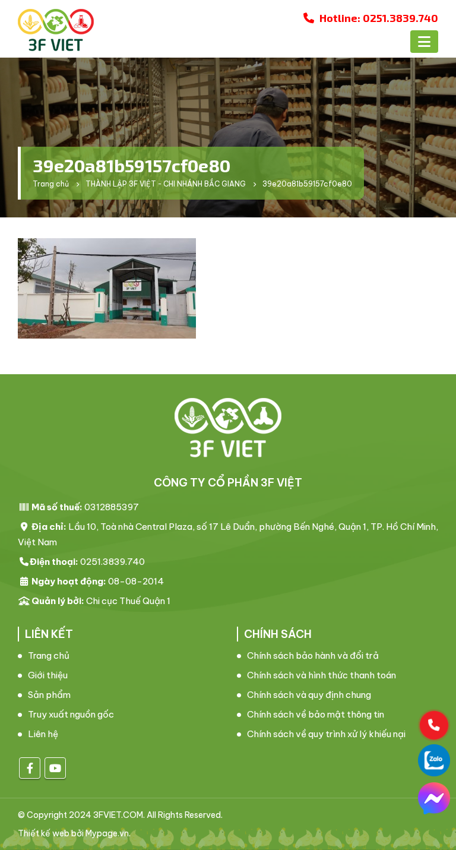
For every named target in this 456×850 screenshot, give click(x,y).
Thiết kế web (43, 833)
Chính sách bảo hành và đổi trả (313, 655)
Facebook (29, 768)
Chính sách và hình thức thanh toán (321, 675)
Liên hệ (43, 734)
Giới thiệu (48, 675)
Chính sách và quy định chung (309, 694)
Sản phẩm (49, 694)
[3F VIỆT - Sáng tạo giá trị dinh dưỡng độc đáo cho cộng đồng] (56, 30)
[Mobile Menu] (424, 41)
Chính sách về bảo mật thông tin (315, 714)
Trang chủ (48, 655)
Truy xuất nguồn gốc (71, 714)
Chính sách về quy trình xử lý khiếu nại (326, 734)
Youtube (55, 768)
